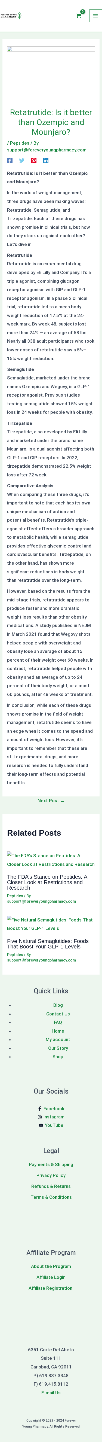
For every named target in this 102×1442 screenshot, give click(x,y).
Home (58, 1031)
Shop (57, 1056)
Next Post (51, 800)
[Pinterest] (33, 160)
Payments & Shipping (51, 1164)
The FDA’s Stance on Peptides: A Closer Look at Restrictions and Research (47, 882)
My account (58, 1039)
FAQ (58, 1022)
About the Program (51, 1266)
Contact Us (58, 1014)
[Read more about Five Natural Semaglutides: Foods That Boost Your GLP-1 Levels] (51, 924)
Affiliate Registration (51, 1288)
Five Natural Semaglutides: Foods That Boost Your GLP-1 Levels (48, 944)
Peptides (19, 143)
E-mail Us (51, 1392)
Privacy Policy (51, 1175)
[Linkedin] (45, 160)
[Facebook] (10, 160)
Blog (58, 1005)
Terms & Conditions (51, 1197)
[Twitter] (21, 160)
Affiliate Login (51, 1277)
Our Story (58, 1048)
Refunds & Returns (51, 1186)
